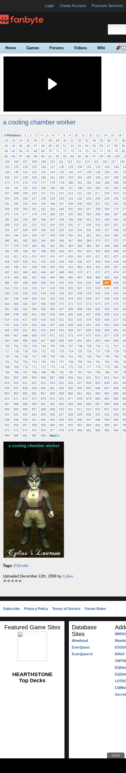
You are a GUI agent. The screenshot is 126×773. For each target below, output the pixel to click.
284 (88, 214)
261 (34, 209)
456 (107, 267)
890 (34, 404)
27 (43, 140)
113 (78, 161)
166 (98, 177)
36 (108, 140)
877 (70, 398)
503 (70, 282)
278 (34, 214)
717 (7, 351)
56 (101, 146)
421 (97, 256)
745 (107, 356)
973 (16, 430)
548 (16, 298)
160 (43, 177)
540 (98, 293)
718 (16, 351)
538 (79, 293)
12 (90, 135)
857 (43, 393)
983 (107, 430)
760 (88, 362)
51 (65, 146)
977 (52, 430)
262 (43, 209)
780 (116, 367)
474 (116, 272)
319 (97, 225)
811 (88, 377)
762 (107, 362)
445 (7, 267)
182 (88, 182)
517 (43, 288)
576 (116, 304)
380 (34, 246)
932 (107, 414)
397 (34, 251)
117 (113, 161)
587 (61, 309)
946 (79, 419)
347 (43, 235)
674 (79, 335)
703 (34, 346)
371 (107, 240)
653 (43, 330)
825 (61, 383)
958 (34, 425)
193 (34, 188)
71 (57, 151)
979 (70, 430)
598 (7, 314)
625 (98, 319)
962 (70, 425)
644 (116, 325)
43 (6, 146)
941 (34, 419)
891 (43, 404)
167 (107, 177)
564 (7, 304)
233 (88, 198)
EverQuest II (82, 654)
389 (116, 246)
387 (98, 246)
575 (107, 304)
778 (98, 367)
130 (79, 167)
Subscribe (11, 609)
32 (79, 140)
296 (43, 219)
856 (34, 393)
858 (52, 393)
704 (43, 346)
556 (88, 298)
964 (88, 425)
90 (43, 156)
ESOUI (120, 647)
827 (79, 383)
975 (34, 430)
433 (52, 261)
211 (43, 193)
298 (61, 219)
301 (88, 219)
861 (79, 393)
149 (98, 172)
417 (61, 256)
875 (52, 398)
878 (79, 398)
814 (115, 377)
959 (43, 425)
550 (34, 298)
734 (7, 356)
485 (61, 277)
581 (7, 309)
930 (88, 414)
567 (34, 304)
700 (7, 346)
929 (79, 414)
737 (34, 356)
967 (116, 425)
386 (88, 246)
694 (107, 340)
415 (43, 256)
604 (61, 314)
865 (116, 393)
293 (16, 219)
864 (107, 393)
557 (98, 298)
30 (65, 140)
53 (79, 146)
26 (35, 140)
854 (16, 393)
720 (34, 351)
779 (107, 367)
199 (88, 188)
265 (70, 209)
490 (107, 277)
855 (25, 393)
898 (107, 404)
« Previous (12, 135)
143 (43, 172)
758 (70, 362)
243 (25, 203)
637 (52, 325)
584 (34, 309)
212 (52, 193)
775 (70, 367)
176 (34, 182)
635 (34, 325)
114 (87, 161)
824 (52, 383)
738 (43, 356)
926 (52, 414)
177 (43, 182)
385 (79, 246)
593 (116, 309)
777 (88, 367)
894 (70, 404)
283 (79, 214)
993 (43, 435)
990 (16, 435)
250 (88, 203)
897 (98, 404)
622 (70, 319)
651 (25, 330)
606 (79, 314)
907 (34, 409)
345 (25, 235)
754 (34, 362)
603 (52, 314)
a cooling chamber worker (39, 122)
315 (61, 225)
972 (7, 430)
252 (107, 203)
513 (7, 288)
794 (88, 372)
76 (94, 151)
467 (52, 272)
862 (88, 393)
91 (50, 156)
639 (70, 325)
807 (52, 377)
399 (52, 251)
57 (108, 146)
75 (86, 151)
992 (34, 435)
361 (16, 240)
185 (116, 182)
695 (116, 340)
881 (107, 398)
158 (25, 177)
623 (79, 319)
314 (52, 225)
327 (16, 230)
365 (52, 240)
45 (21, 146)
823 (43, 383)
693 (98, 340)
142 (34, 172)
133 (107, 167)
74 (79, 151)
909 (52, 409)
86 (13, 156)
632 (7, 325)
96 (86, 156)
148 (88, 172)
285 (98, 214)
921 (7, 414)
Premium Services (107, 6)
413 (25, 256)
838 (25, 388)
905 (16, 409)
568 (43, 304)
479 (7, 277)
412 (15, 256)
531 (16, 293)
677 (107, 335)
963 (79, 425)
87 (21, 156)
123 (16, 167)
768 (7, 367)
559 (116, 298)
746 (116, 356)
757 (61, 362)
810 (79, 377)
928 (70, 414)
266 (79, 209)
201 (107, 188)
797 (116, 372)
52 (72, 146)
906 (25, 409)
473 (107, 272)
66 (21, 151)
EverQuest (81, 647)
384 (70, 246)
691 (79, 340)
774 (61, 367)
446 (16, 267)
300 (79, 219)
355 (116, 235)
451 (61, 267)
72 (65, 151)
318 (88, 225)
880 (98, 398)
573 (88, 304)
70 (50, 151)
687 (43, 340)
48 (43, 146)
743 (88, 356)
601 (34, 314)
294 (25, 219)
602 (43, 314)
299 (70, 219)
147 (79, 172)
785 (7, 372)
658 (88, 330)
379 (25, 246)
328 (25, 230)
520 (70, 288)
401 (70, 251)
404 (98, 251)
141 (25, 172)
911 (70, 409)
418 (70, 256)
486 (70, 277)
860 (70, 393)
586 (52, 309)
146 (70, 172)
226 (25, 198)
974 (25, 430)
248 (70, 203)
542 (116, 293)
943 (52, 419)
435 (70, 261)
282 (70, 214)
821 (25, 383)
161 (52, 177)
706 (61, 346)
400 (61, 251)
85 (6, 156)
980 (79, 430)
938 (7, 419)
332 (61, 230)
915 (106, 409)
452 (70, 267)
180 (70, 182)
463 (16, 272)
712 (115, 346)
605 (70, 314)
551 (43, 298)
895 (79, 404)
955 (7, 425)
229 (52, 198)
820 (16, 383)
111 (61, 161)
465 (34, 272)
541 (107, 293)
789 (43, 372)
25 (28, 140)
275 (7, 214)
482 (34, 277)
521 (79, 288)
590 (88, 309)
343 (7, 235)
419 (79, 256)
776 (79, 367)
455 (98, 267)
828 (88, 383)
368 (79, 240)
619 (43, 319)
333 (70, 230)
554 (70, 298)
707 (70, 346)
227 (34, 198)
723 (61, 351)
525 (116, 288)
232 (79, 198)
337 (107, 230)
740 (61, 356)
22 (6, 140)
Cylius (68, 576)
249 (79, 203)
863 (98, 393)
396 (25, 251)
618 (34, 319)
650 (16, 330)
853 (7, 393)
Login (49, 6)
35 (101, 140)
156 (7, 177)
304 (116, 219)
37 (116, 140)
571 (70, 304)
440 (116, 261)
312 (34, 225)
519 (61, 288)
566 (25, 304)
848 (116, 388)
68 (35, 151)
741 (70, 356)
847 (107, 388)
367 (70, 240)
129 (70, 167)
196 (61, 188)
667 (16, 335)
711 (106, 346)
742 (79, 356)
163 (70, 177)
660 (107, 330)
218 (106, 193)
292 (7, 219)
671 (52, 335)
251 (98, 203)
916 (115, 409)
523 (98, 288)
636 (43, 325)
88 (28, 156)
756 (52, 362)
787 (25, 372)
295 (34, 219)
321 (115, 225)
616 (16, 319)
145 (61, 172)
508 (116, 282)
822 (34, 383)
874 (43, 398)
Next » (54, 435)
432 (43, 261)
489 (98, 277)
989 (7, 435)
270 (116, 209)
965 (98, 425)
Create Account (73, 6)
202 (116, 188)
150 (107, 172)
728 (107, 351)
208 (16, 193)
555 (79, 298)
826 (70, 383)
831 (116, 383)
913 (88, 409)
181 (79, 182)
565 (16, 304)
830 (107, 383)
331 (52, 230)
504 (79, 282)
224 (7, 198)
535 (52, 293)
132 (98, 167)
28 (50, 140)
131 (88, 167)
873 (34, 398)
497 (16, 282)
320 (106, 225)
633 (16, 325)
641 (88, 325)
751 (7, 362)
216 (88, 193)
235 (107, 198)
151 (116, 172)
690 (70, 340)
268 (98, 209)
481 (25, 277)
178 (52, 182)
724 (70, 351)
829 (98, 383)
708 (79, 346)
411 (6, 256)
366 (61, 240)
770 (25, 367)
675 (88, 335)
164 (79, 177)
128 (61, 167)
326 (7, 230)
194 (43, 188)
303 (107, 219)
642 (98, 325)
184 (107, 182)
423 (115, 256)
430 (25, 261)
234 (98, 198)
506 (98, 282)
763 (116, 362)
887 (7, 404)
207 (7, 193)
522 (88, 288)
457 (116, 267)
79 (116, 151)
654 (52, 330)
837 (16, 388)
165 (88, 177)
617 (25, 319)
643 (107, 325)
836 (7, 388)
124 (25, 167)
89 (35, 156)
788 (34, 372)
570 (61, 304)
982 (98, 430)
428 (7, 261)
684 (16, 340)
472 (98, 272)
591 (98, 309)
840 (43, 388)
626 (107, 319)
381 (43, 246)
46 (28, 146)
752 (16, 362)
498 (25, 282)
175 (25, 182)
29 (57, 140)
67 (28, 151)
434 (61, 261)
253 (116, 203)
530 (7, 293)
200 (98, 188)
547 (7, 298)
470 (79, 272)
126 (43, 167)
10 (76, 135)
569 (52, 304)
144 (52, 172)
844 (79, 388)
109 (43, 161)
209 (25, 193)
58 (116, 146)
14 (105, 135)
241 (7, 203)
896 (88, 404)
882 (116, 398)
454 (88, 267)
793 (79, 372)
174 (16, 182)
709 (88, 346)
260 (25, 209)
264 (61, 209)
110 (52, 161)
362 (25, 240)
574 (98, 304)
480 (16, 277)
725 (79, 351)
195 (52, 188)
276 (16, 214)
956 (16, 425)
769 (16, 367)
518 (52, 288)
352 (88, 235)
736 (25, 356)
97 (94, 156)
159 (34, 177)
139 (7, 172)
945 (70, 419)
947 (88, 419)
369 (88, 240)
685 (25, 340)
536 (61, 293)
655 (61, 330)
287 (116, 214)
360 (7, 240)
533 (34, 293)
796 (107, 372)
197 (70, 188)
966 (107, 425)
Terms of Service (66, 609)
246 (52, 203)
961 (61, 425)
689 (61, 340)
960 (52, 425)
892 (52, 404)
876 (61, 398)
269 (107, 209)
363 (34, 240)
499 (34, 282)
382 (52, 246)
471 (88, 272)
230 (61, 198)
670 (43, 335)
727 (98, 351)
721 (43, 351)
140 (16, 172)
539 (88, 293)
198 (79, 188)
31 (72, 140)
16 (120, 135)
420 (88, 256)
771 (34, 367)
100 (117, 156)
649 (7, 330)
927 (61, 414)
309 (7, 225)
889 (25, 404)
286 (107, 214)
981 (88, 430)
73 (72, 151)
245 (43, 203)
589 (79, 309)
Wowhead (80, 641)
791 (61, 372)
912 (79, 409)
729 (116, 351)
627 (116, 319)
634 (25, 325)
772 (43, 367)
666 (7, 335)
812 (97, 377)
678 (116, 335)
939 (16, 419)
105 (7, 161)
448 (34, 267)
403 (88, 251)
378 (16, 246)
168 (116, 177)
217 (97, 193)
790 (52, 372)
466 (43, 272)
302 (98, 219)
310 (16, 225)
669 (34, 335)
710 (98, 346)
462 (7, 272)
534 (43, 293)
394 (7, 251)
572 (79, 304)
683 (7, 340)
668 (25, 335)
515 (25, 288)
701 (16, 346)
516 (34, 288)
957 (25, 425)
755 (43, 362)
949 (107, 419)
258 (7, 209)
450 (52, 267)
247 (61, 203)
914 (97, 409)
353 (98, 235)
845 (88, 388)
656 (70, 330)
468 (61, 272)
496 (7, 282)
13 (98, 135)
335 (88, 230)
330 (43, 230)
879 (88, 398)
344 (16, 235)
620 (52, 319)
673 (70, 335)
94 (72, 156)
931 (98, 414)
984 (116, 430)
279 (43, 214)
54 (86, 146)
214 (70, 193)
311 (25, 225)
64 (6, 151)
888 (16, 404)
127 (52, 167)
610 (116, 314)
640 (79, 325)
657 (79, 330)
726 (88, 351)
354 (107, 235)
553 (61, 298)
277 (25, 214)
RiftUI (119, 654)
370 (98, 240)
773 (52, 367)
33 (86, 140)
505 (88, 282)
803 (16, 377)
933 (116, 414)
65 (13, 151)
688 (52, 340)
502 (61, 282)
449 (43, 267)
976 (43, 430)
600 (25, 314)
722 (52, 351)
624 (88, 319)
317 (79, 225)
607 (88, 314)
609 (107, 314)
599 (16, 314)
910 (61, 409)
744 (98, 356)
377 (7, 246)
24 (21, 140)
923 (25, 414)
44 (13, 146)
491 (116, 277)
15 (112, 135)
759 (79, 362)
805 (34, 377)
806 (43, 377)
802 (7, 377)
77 (101, 151)
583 (25, 309)
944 (61, 419)
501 (52, 282)
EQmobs (21, 565)
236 (116, 198)
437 (88, 261)
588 (70, 309)
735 (16, 356)
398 (43, 251)
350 (70, 235)
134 (116, 167)
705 (52, 346)
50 (57, 146)
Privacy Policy (36, 609)
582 (16, 309)
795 (98, 372)
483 (43, 277)
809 (70, 377)
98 (101, 156)
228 (43, 198)
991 (25, 435)
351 (79, 235)
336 (98, 230)
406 (116, 251)
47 (35, 146)
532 (25, 293)
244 (34, 203)
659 (98, 330)
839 (34, 388)
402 (79, 251)
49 (50, 146)
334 (79, 230)
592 (107, 309)
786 (16, 372)
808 (61, 377)
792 (70, 372)
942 (43, 419)
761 (98, 362)
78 (108, 151)
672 (61, 335)
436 (79, 261)
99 (108, 156)
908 (43, 409)
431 (34, 261)
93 (65, 156)
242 (16, 203)
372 (116, 240)
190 (7, 188)
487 (79, 277)
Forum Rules (95, 609)
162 (61, 177)
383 (61, 246)
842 (61, 388)
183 (98, 182)
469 (70, 272)
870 (7, 398)
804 (25, 377)
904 (7, 409)
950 (116, 419)
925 (43, 414)
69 (43, 151)
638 (61, 325)
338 (116, 230)
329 (34, 230)
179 (61, 182)
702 (25, 346)
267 (88, 209)
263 (52, 209)
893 (61, 404)
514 (16, 288)
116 (104, 161)
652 (34, 330)
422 (106, 256)
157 (16, 177)
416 (52, 256)
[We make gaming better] (18, 6)
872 (25, 398)
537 (70, 293)
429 (16, 261)
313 (43, 225)
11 (83, 135)
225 (16, 198)
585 (43, 309)
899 (116, 404)
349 (61, 235)
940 (25, 419)
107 (25, 161)
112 (69, 161)
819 (7, 383)
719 (25, 351)
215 (79, 193)
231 (70, 198)
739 (52, 356)
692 (88, 340)
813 (106, 377)
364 (43, 240)
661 (116, 330)
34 (94, 140)
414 (34, 256)
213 (61, 193)
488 (88, 277)
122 (7, 167)
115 (95, 161)
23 (13, 140)
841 (52, 388)
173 (7, 182)
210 (34, 193)
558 (107, 298)
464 (25, 272)
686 (34, 340)
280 (52, 214)
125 (34, 167)
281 (61, 214)
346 (34, 235)
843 (70, 388)
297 (52, 219)
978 (61, 430)
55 (94, 146)
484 (52, 277)
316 (70, 225)
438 (98, 261)
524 (107, 288)
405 (107, 251)
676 (98, 335)
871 (16, 398)
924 (34, 414)
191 (16, 188)
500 (43, 282)
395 (16, 251)
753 (25, 362)
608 (98, 314)
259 (16, 209)
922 (16, 414)
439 (107, 261)
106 (16, 161)
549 (25, 298)
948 (98, 419)
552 (52, 298)
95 (79, 156)
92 (57, 156)
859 (61, 393)
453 (79, 267)
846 (98, 388)
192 (25, 188)
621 (61, 319)
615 (7, 319)
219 (115, 193)
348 (52, 235)
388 (107, 246)
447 (25, 267)
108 (34, 161)
